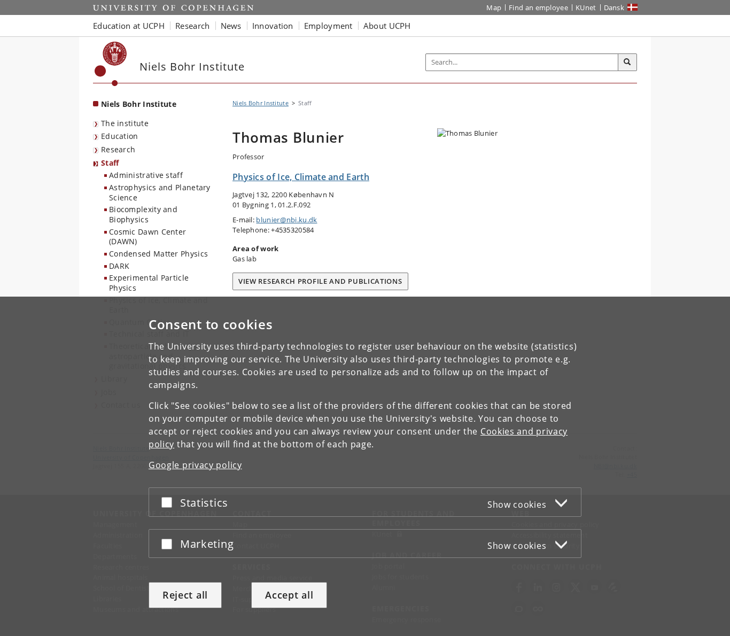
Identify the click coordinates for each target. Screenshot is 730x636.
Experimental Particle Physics (149, 283)
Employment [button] (328, 25)
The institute (125, 123)
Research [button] (192, 25)
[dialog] (365, 466)
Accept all (289, 594)
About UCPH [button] (387, 25)
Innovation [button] (272, 25)
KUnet (586, 7)
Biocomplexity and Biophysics (143, 214)
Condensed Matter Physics (158, 254)
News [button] (231, 25)
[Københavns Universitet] (111, 64)
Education (119, 136)
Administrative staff (146, 175)
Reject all (185, 594)
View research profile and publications (320, 281)
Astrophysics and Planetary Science (160, 192)
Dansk (614, 7)
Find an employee (538, 7)
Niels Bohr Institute (138, 104)
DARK (119, 266)
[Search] (627, 62)
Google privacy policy (195, 465)
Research (118, 149)
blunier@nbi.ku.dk (286, 219)
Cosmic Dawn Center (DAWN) (147, 237)
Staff (110, 163)
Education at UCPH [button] (129, 25)
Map (493, 7)
